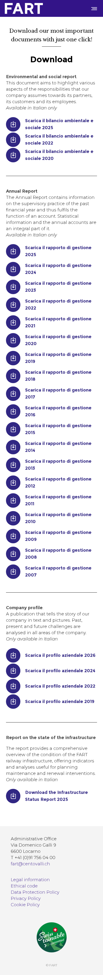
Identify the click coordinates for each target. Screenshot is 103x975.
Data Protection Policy (35, 892)
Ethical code (24, 886)
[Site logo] (24, 8)
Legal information (30, 879)
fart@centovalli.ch (30, 864)
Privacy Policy (26, 898)
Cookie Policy (25, 904)
